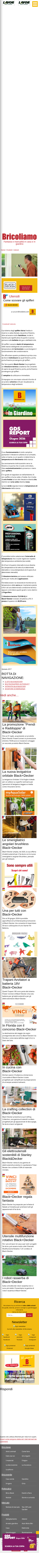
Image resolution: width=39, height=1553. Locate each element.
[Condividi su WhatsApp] (28, 324)
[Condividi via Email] (31, 324)
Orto (23, 1483)
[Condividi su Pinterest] (21, 324)
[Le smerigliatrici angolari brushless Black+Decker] (19, 827)
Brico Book (10, 1493)
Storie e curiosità (28, 1497)
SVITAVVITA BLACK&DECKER (15, 686)
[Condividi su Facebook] (18, 324)
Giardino (25, 1479)
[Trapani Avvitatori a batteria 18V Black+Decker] (19, 967)
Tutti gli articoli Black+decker (26, 288)
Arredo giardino (12, 1523)
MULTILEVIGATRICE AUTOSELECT (17, 684)
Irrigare (9, 1483)
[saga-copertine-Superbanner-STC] (19, 1542)
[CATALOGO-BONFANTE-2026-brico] (19, 650)
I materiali (9, 1460)
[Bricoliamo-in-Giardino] (19, 403)
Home (3, 250)
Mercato (5, 1502)
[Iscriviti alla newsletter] (19, 1326)
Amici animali (11, 1451)
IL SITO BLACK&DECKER (13, 682)
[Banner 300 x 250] (19, 802)
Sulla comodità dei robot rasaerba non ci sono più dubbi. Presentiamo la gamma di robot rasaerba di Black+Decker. (18, 1288)
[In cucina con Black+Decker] (19, 1055)
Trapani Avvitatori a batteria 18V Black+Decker (16, 983)
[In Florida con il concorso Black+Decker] (19, 1013)
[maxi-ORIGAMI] (19, 944)
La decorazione (11, 1465)
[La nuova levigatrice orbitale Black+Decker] (19, 758)
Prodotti (9, 250)
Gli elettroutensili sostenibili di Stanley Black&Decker (17, 1155)
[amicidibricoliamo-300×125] (19, 1361)
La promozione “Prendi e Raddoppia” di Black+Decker (18, 728)
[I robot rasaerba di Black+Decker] (19, 1266)
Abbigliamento (11, 1519)
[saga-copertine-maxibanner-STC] (19, 433)
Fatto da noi (10, 1456)
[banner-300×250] (19, 620)
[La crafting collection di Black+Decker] (19, 1097)
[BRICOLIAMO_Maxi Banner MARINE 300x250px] (19, 537)
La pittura (9, 1469)
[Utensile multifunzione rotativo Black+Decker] (19, 1224)
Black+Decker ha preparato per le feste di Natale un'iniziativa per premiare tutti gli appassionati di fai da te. (18, 1206)
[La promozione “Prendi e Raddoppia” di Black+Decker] (19, 711)
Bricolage (6, 1447)
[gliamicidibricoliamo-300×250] (19, 875)
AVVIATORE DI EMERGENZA (15, 689)
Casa (7, 1528)
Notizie (8, 1497)
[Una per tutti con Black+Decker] (19, 898)
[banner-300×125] (8, 3)
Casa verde (10, 1479)
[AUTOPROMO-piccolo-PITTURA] (19, 1377)
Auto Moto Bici (27, 1523)
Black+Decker (13, 305)
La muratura (26, 1465)
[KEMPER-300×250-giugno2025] (19, 507)
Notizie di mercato (13, 1507)
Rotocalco (6, 1488)
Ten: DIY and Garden (26, 1508)
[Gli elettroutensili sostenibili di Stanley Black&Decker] (19, 1139)
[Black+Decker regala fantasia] (19, 1184)
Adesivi (24, 1519)
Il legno (24, 1460)
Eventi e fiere (27, 1493)
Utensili (16, 250)
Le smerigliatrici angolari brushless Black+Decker (15, 844)
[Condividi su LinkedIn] (24, 324)
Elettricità (25, 1528)
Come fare (26, 1451)
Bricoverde (7, 1474)
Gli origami (26, 1456)
